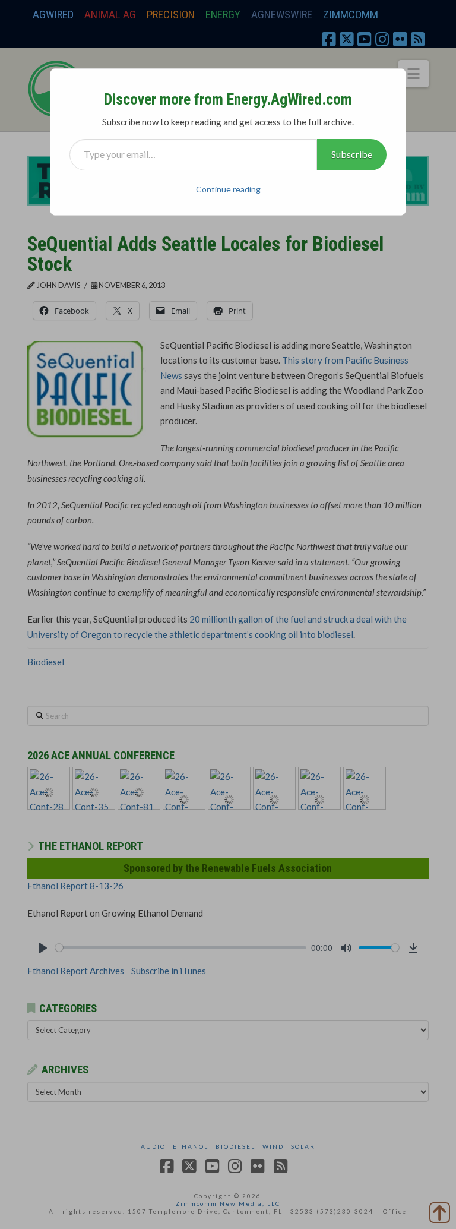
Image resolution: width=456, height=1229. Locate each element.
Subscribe (351, 154)
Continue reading (228, 189)
